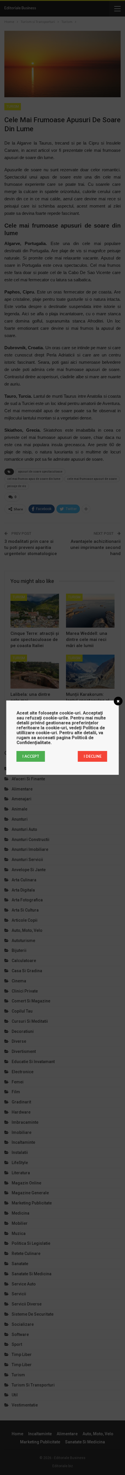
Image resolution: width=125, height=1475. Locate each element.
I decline (92, 756)
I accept (30, 756)
